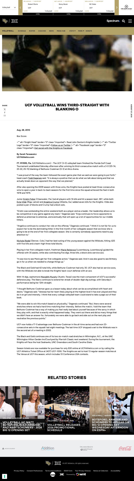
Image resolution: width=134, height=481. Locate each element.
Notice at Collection (100, 471)
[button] (20, 7)
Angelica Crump (51, 202)
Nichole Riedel (23, 241)
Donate (90, 31)
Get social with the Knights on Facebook (53, 148)
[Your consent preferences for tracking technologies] (4, 476)
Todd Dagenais (35, 178)
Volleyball (8, 418)
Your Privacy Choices (83, 471)
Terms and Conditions (53, 471)
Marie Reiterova (68, 250)
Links (38, 14)
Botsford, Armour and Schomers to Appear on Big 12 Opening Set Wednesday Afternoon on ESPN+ (110, 425)
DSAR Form (68, 471)
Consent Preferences (35, 471)
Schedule (22, 31)
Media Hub (62, 31)
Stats (71, 31)
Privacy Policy (19, 471)
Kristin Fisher (29, 199)
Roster (32, 31)
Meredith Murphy (49, 277)
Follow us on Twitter (61, 145)
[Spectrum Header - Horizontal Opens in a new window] (113, 21)
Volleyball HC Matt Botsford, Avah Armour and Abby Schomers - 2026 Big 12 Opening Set (22, 426)
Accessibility (115, 471)
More (80, 31)
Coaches (42, 31)
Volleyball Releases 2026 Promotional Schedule (63, 428)
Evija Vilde (21, 202)
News (51, 31)
